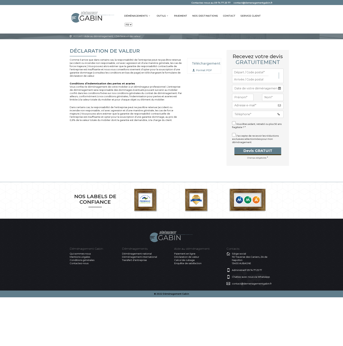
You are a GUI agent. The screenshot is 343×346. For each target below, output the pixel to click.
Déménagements (136, 15)
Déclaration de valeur (186, 256)
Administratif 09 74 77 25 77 (247, 270)
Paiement (180, 15)
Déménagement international (139, 256)
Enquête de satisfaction (188, 263)
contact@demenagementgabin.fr (252, 2)
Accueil (77, 36)
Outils (161, 15)
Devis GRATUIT (257, 151)
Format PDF (204, 70)
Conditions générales (82, 260)
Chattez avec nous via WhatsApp (251, 276)
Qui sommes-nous (80, 253)
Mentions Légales (80, 256)
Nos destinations (205, 15)
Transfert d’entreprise (134, 260)
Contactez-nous (79, 263)
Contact (229, 15)
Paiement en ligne (184, 253)
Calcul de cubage (184, 260)
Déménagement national (137, 253)
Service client (250, 15)
